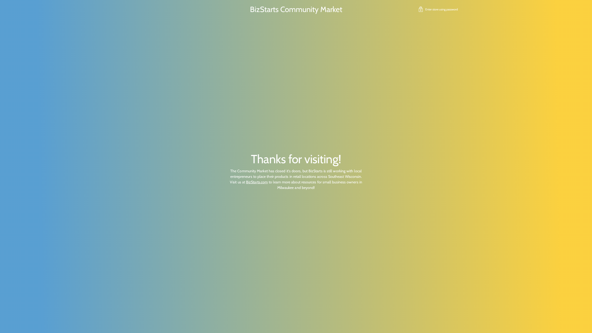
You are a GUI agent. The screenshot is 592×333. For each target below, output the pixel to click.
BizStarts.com (257, 182)
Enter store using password (441, 9)
